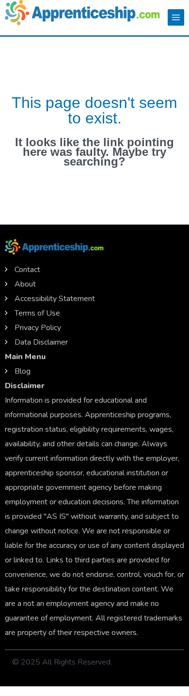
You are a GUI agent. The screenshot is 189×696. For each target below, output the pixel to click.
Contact (27, 269)
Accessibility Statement (55, 298)
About (25, 284)
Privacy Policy (38, 327)
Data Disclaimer (41, 342)
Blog (23, 371)
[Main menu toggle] (176, 17)
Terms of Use (37, 313)
